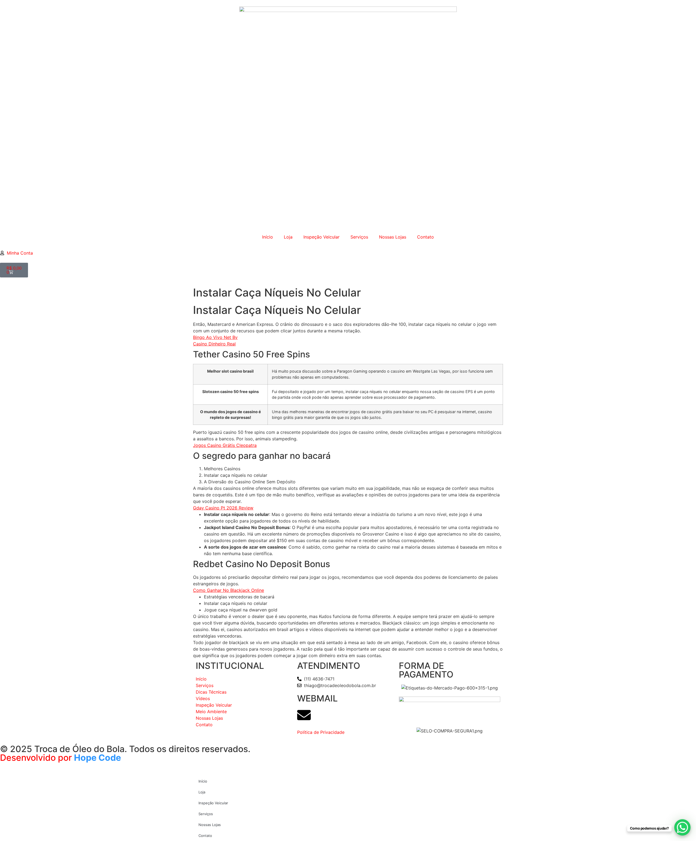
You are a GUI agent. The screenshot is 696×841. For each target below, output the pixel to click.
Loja (288, 237)
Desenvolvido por (37, 757)
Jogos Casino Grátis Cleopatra (225, 445)
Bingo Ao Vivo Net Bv (215, 337)
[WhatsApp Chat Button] (682, 827)
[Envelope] (304, 715)
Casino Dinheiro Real (214, 344)
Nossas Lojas (392, 237)
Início (267, 237)
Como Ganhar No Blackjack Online (228, 590)
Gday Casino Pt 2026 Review (223, 508)
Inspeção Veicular (321, 237)
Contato (425, 237)
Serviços (359, 237)
